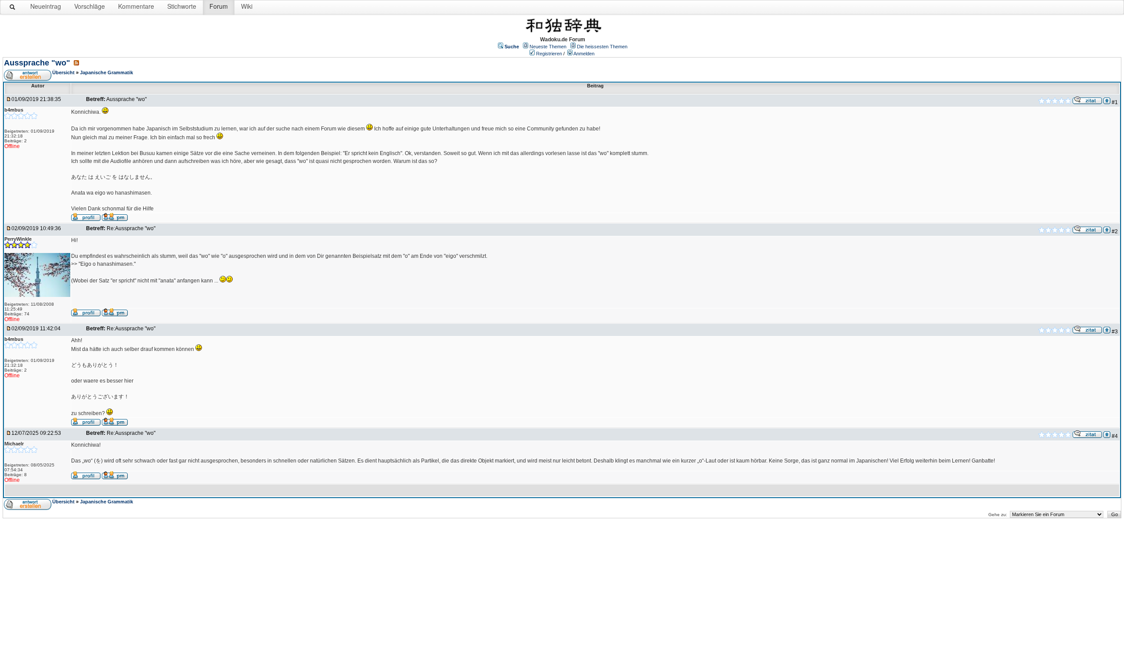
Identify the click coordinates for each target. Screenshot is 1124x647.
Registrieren (549, 53)
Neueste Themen (548, 46)
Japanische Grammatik (106, 72)
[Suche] (13, 9)
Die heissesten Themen (602, 46)
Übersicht (63, 72)
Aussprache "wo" (38, 62)
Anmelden (583, 53)
